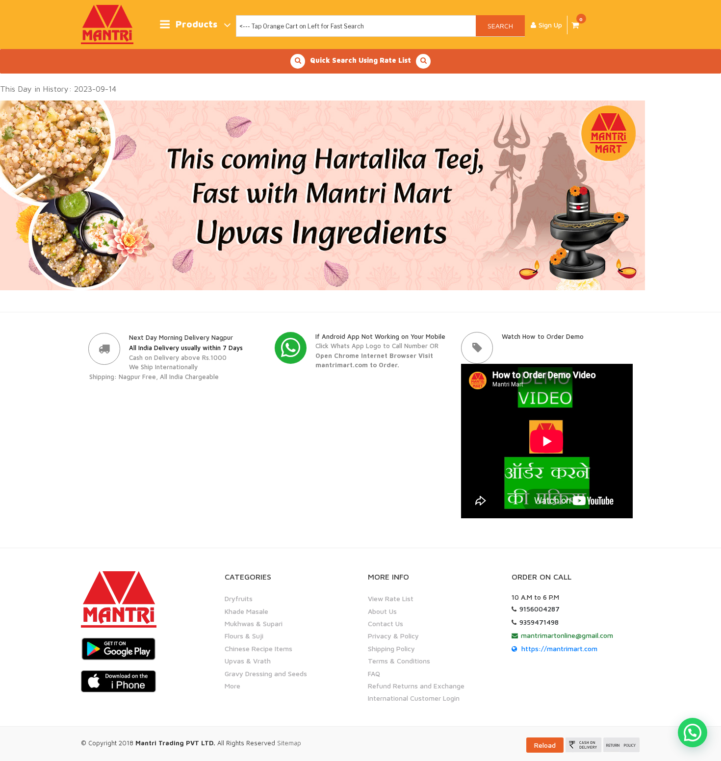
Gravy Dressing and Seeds (266, 673)
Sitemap (289, 743)
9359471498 (539, 622)
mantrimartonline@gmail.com (567, 635)
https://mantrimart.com (559, 648)
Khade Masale (246, 611)
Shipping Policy (391, 648)
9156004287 (539, 609)
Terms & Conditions (399, 661)
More (232, 686)
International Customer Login (414, 698)
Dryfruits (239, 598)
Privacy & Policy (393, 636)
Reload (545, 745)
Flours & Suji (244, 636)
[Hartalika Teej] (322, 195)
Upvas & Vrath (248, 661)
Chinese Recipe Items (258, 648)
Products (196, 24)
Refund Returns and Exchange (416, 686)
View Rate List (390, 598)
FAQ (374, 673)
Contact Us (385, 623)
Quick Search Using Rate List (360, 60)
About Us (382, 611)
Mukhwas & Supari (254, 623)
